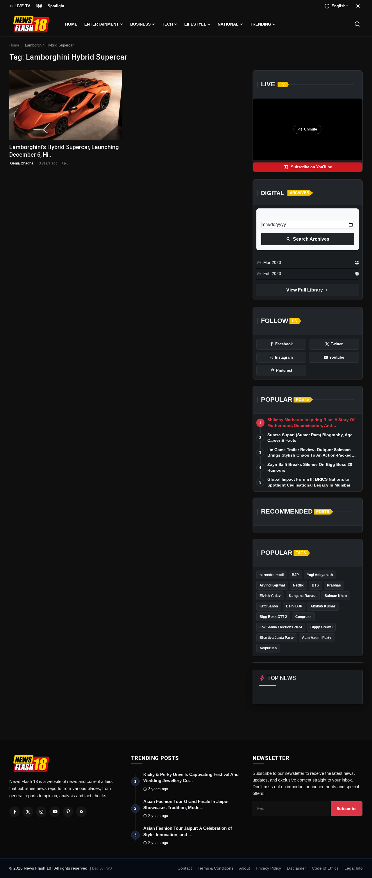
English (337, 6)
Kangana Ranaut (302, 596)
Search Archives (307, 239)
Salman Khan (336, 596)
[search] (357, 24)
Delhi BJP (294, 606)
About (244, 868)
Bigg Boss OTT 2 (273, 617)
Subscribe (347, 808)
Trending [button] (260, 24)
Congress (303, 617)
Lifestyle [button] (195, 24)
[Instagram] (41, 812)
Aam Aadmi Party (316, 638)
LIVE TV (20, 6)
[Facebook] (14, 812)
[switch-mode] (358, 6)
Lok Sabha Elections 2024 (281, 627)
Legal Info (353, 868)
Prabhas (334, 585)
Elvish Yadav (270, 596)
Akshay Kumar (322, 606)
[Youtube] (54, 812)
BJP (295, 575)
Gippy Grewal (321, 627)
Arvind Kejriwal (272, 585)
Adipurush (268, 648)
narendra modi (272, 575)
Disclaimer (296, 868)
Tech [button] (167, 24)
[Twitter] (28, 812)
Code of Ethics (325, 868)
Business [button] (140, 24)
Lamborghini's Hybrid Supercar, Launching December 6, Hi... (64, 150)
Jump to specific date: (282, 216)
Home (71, 24)
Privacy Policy (268, 868)
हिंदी (39, 6)
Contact (185, 868)
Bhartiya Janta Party (277, 638)
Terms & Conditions (215, 868)
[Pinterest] (68, 812)
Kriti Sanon (269, 606)
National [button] (228, 24)
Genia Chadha (21, 163)
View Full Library (307, 290)
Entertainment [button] (101, 24)
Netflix (298, 585)
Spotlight (56, 6)
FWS (108, 868)
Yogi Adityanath (320, 575)
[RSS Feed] (81, 812)
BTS (315, 585)
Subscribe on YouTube (307, 167)
